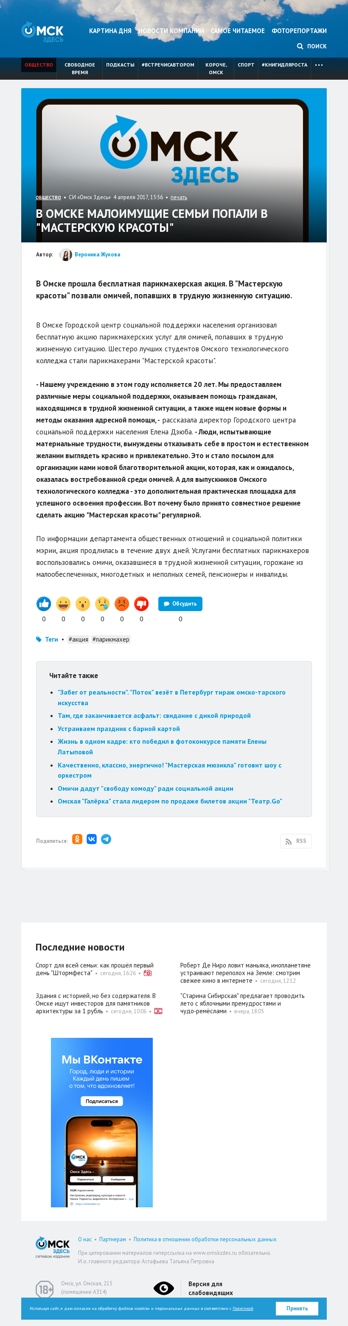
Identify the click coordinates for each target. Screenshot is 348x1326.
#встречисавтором (168, 64)
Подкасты (120, 64)
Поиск (316, 46)
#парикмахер (111, 639)
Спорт (246, 64)
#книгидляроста (284, 64)
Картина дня (110, 31)
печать (179, 197)
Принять (297, 1308)
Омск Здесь (42, 32)
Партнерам (112, 1239)
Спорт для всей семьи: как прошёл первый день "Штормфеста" (95, 969)
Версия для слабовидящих (210, 1288)
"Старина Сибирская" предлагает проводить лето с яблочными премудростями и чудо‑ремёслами (242, 1003)
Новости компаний (171, 31)
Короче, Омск (216, 68)
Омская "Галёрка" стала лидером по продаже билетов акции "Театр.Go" (170, 801)
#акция (78, 639)
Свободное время (80, 68)
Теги (51, 639)
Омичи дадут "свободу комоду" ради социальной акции (145, 788)
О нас (85, 1239)
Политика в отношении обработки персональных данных (205, 1239)
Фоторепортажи (299, 31)
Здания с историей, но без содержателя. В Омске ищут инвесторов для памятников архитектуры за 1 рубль (96, 1003)
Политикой (243, 1308)
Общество (39, 64)
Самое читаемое (237, 31)
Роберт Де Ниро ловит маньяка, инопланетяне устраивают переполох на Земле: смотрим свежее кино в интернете (245, 972)
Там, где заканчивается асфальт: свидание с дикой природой (154, 715)
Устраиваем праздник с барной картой (119, 728)
